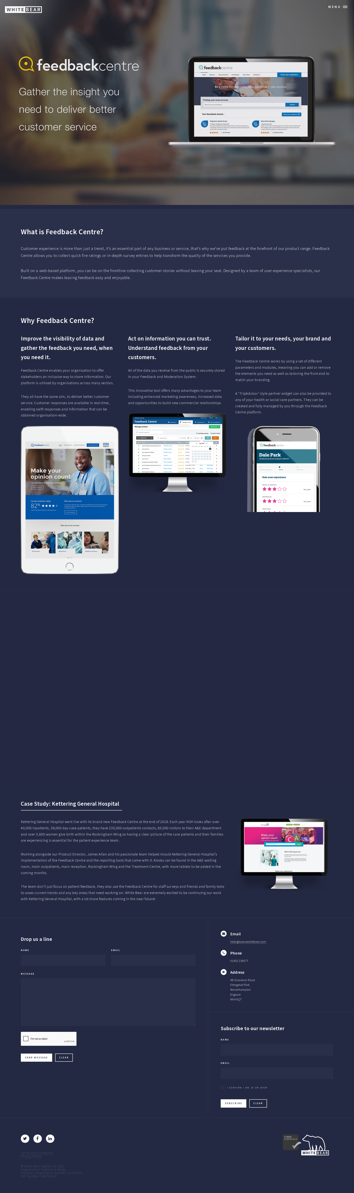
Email (115, 950)
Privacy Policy (31, 1156)
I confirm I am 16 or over (247, 1087)
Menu (334, 7)
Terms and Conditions (37, 1153)
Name (25, 950)
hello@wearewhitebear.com (248, 941)
